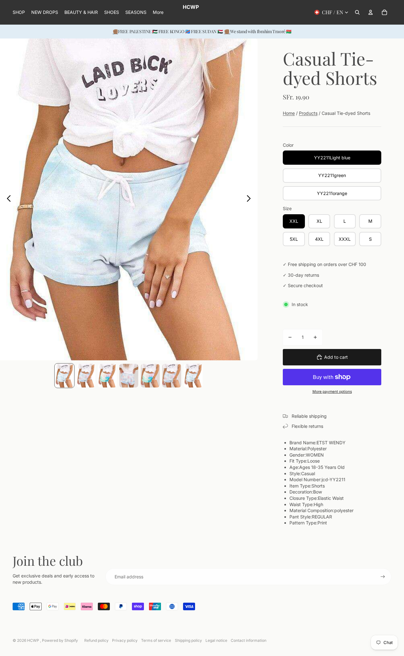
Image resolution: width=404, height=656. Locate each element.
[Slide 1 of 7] (64, 375)
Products (308, 113)
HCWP (33, 640)
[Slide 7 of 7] (193, 375)
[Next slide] (250, 199)
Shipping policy (188, 640)
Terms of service (156, 640)
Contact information (248, 640)
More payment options (332, 391)
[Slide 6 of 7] (171, 375)
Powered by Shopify (60, 640)
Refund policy (96, 640)
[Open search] (357, 12)
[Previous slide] (7, 199)
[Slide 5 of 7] (150, 375)
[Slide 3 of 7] (107, 375)
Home (289, 113)
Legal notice (216, 640)
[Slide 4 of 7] (128, 375)
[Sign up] (383, 576)
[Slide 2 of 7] (85, 375)
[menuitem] (158, 12)
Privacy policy (125, 640)
